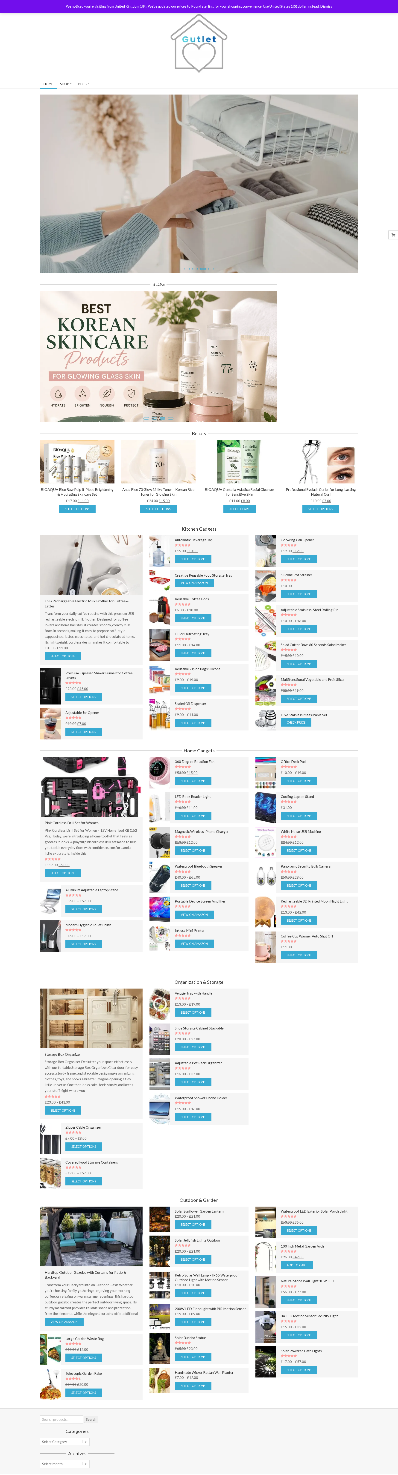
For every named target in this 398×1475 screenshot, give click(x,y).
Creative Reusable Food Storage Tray (203, 601)
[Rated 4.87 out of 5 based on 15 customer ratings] (210, 1024)
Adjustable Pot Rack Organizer (198, 1089)
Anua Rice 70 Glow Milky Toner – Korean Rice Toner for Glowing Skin (158, 517)
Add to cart (239, 535)
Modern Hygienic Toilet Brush (88, 951)
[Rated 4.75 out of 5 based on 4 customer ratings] (318, 1242)
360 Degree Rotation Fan (194, 787)
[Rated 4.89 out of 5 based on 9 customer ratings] (102, 956)
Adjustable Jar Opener (82, 738)
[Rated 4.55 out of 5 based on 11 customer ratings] (102, 1404)
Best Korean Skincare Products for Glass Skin (103, 409)
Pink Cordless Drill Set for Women (72, 848)
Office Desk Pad (293, 787)
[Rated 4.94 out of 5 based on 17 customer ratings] (210, 792)
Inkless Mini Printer (190, 956)
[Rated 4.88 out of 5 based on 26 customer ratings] (210, 700)
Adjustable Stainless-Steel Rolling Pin (309, 636)
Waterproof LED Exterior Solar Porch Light (314, 1237)
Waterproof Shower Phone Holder (201, 1124)
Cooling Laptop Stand (297, 822)
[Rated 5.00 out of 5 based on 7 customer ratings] (318, 571)
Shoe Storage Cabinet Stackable (199, 1054)
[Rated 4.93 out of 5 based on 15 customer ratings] (210, 630)
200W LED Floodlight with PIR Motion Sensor (210, 1334)
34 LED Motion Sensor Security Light (309, 1342)
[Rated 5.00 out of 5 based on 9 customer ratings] (318, 1312)
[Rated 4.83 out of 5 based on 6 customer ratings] (210, 665)
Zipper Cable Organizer (83, 1153)
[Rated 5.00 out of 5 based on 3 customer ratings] (102, 1158)
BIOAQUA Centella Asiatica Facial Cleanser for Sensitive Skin (239, 517)
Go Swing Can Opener (297, 566)
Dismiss (326, 6)
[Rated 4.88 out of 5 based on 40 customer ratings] (318, 827)
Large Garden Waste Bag (84, 1364)
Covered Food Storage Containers (91, 1188)
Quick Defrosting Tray (192, 660)
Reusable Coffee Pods (192, 625)
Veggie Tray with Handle (193, 1019)
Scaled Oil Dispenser (190, 729)
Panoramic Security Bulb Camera (306, 892)
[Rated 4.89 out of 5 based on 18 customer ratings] (318, 862)
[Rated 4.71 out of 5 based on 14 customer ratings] (318, 605)
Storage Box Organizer (63, 1080)
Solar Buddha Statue (190, 1363)
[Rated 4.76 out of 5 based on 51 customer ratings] (210, 571)
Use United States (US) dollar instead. (291, 6)
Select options (77, 535)
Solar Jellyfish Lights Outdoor (197, 1266)
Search (91, 1445)
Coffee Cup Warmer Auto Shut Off (307, 962)
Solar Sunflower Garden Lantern (199, 1237)
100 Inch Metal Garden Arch (302, 1272)
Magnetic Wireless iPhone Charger (202, 857)
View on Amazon (194, 609)
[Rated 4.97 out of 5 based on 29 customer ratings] (318, 1381)
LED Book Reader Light (193, 822)
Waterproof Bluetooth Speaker (198, 892)
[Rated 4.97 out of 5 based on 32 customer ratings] (210, 734)
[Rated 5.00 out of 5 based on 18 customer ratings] (210, 862)
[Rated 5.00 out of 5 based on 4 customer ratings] (102, 708)
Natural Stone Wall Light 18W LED (307, 1307)
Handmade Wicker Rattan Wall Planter (204, 1398)
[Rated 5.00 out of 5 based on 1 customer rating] (91, 885)
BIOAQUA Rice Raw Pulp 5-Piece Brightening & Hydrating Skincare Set (77, 517)
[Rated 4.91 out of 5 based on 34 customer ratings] (318, 710)
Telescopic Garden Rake (83, 1399)
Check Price (296, 748)
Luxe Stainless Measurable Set (304, 741)
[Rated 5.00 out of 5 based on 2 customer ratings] (318, 675)
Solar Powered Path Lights (301, 1377)
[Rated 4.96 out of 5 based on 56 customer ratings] (318, 792)
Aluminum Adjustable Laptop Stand (91, 916)
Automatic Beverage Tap (194, 566)
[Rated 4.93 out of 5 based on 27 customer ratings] (210, 961)
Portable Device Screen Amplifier (200, 927)
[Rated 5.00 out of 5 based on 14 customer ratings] (210, 1094)
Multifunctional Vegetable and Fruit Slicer (313, 705)
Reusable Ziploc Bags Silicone (197, 695)
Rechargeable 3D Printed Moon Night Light (314, 927)
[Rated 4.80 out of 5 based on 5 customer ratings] (318, 932)
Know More (64, 253)
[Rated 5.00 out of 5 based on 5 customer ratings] (318, 1277)
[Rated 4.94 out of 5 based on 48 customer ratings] (210, 827)
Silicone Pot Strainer (296, 601)
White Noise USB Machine (301, 857)
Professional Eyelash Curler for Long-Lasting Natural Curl (321, 517)
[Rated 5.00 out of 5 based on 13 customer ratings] (318, 897)
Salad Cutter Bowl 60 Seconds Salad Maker (313, 670)
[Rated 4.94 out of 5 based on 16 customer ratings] (210, 1059)
